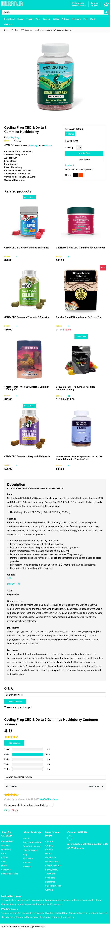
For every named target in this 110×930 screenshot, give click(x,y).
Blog (25, 854)
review (18, 141)
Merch (92, 19)
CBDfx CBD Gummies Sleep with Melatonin (27, 456)
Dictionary (28, 858)
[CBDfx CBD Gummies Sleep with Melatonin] (29, 429)
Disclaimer (50, 882)
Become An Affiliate (32, 842)
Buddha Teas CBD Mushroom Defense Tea (78, 317)
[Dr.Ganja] (12, 3)
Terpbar (29, 19)
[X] (75, 175)
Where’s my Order (53, 866)
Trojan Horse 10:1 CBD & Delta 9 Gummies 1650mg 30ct (27, 388)
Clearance (8, 24)
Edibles (56, 19)
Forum (48, 853)
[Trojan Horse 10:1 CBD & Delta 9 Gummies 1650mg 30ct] (29, 359)
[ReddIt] (80, 175)
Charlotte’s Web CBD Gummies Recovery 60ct (80, 247)
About (26, 838)
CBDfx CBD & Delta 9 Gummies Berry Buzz (26, 247)
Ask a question (15, 701)
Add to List (84, 159)
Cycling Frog (13, 137)
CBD (9, 578)
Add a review (14, 743)
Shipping (33, 145)
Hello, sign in (78, 3)
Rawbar (20, 19)
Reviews (27, 866)
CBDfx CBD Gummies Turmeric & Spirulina (26, 317)
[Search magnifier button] (106, 12)
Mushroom (76, 19)
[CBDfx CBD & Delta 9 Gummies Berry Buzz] (29, 220)
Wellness (65, 19)
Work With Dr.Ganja (31, 846)
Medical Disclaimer (11, 896)
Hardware (46, 19)
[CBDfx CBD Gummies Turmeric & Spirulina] (29, 290)
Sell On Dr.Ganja (30, 850)
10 (69, 396)
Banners (27, 862)
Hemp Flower (9, 19)
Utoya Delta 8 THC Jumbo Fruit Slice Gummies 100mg (75, 388)
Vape (38, 19)
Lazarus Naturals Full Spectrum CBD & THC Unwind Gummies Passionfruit (79, 458)
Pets (86, 19)
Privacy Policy (51, 870)
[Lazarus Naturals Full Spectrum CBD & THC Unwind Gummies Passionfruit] (81, 429)
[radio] (70, 134)
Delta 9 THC (13, 584)
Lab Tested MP (52, 862)
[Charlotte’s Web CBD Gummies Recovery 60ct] (81, 220)
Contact (49, 841)
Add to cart (84, 153)
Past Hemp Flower (9, 874)
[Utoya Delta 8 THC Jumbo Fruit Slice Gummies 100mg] (81, 359)
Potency (69, 129)
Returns (48, 145)
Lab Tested (50, 857)
